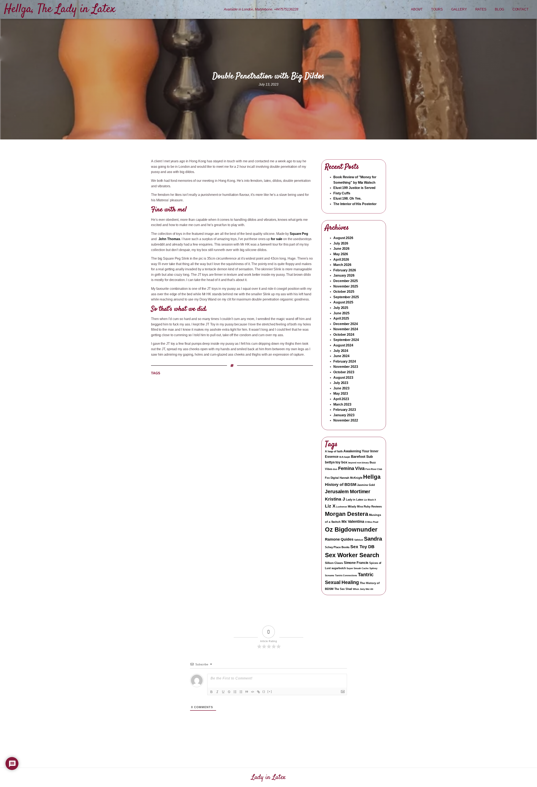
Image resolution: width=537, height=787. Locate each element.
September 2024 (346, 340)
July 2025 (340, 308)
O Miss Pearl (371, 522)
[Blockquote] (247, 691)
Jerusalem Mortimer (347, 491)
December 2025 (345, 281)
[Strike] (229, 691)
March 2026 (342, 265)
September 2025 (346, 297)
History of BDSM (340, 484)
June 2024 (341, 356)
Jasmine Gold (366, 485)
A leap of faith (334, 451)
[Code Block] (252, 691)
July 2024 (340, 351)
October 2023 (343, 372)
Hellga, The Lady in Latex (59, 9)
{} (263, 691)
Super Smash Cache (357, 568)
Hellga (371, 477)
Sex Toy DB (362, 546)
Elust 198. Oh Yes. (347, 198)
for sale (276, 239)
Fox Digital (332, 477)
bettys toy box (336, 462)
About (417, 9)
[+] (269, 691)
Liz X (330, 505)
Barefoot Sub (362, 457)
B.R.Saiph (344, 457)
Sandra (373, 539)
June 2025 (341, 313)
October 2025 (343, 291)
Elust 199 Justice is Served (354, 188)
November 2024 (345, 329)
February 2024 (344, 361)
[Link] (258, 691)
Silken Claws (334, 563)
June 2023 (341, 388)
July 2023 (340, 383)
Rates (481, 9)
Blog (499, 9)
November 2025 (345, 286)
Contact (520, 9)
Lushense (341, 506)
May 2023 (340, 393)
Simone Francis (356, 563)
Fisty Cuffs (341, 193)
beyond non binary (358, 462)
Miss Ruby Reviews (369, 506)
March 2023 (342, 404)
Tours (437, 9)
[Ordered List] (235, 691)
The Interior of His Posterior (355, 204)
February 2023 (344, 409)
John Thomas (169, 239)
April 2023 (341, 399)
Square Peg (299, 233)
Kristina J (335, 499)
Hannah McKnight (351, 477)
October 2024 (343, 334)
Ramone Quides (339, 539)
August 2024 (343, 345)
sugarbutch (338, 568)
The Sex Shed (343, 589)
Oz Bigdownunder (351, 529)
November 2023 (345, 366)
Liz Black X (370, 499)
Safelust (358, 540)
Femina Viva (351, 468)
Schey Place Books (337, 547)
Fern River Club (373, 469)
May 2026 (340, 254)
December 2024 (345, 324)
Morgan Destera (346, 514)
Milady (352, 506)
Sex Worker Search (352, 555)
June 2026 (341, 248)
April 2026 (341, 259)
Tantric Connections (346, 575)
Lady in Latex (354, 499)
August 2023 (343, 377)
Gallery (459, 9)
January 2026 (344, 275)
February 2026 (344, 270)
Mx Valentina (352, 521)
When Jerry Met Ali (363, 589)
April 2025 (341, 318)
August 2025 (343, 302)
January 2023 (344, 415)
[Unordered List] (241, 691)
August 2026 (343, 238)
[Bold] (211, 691)
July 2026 (340, 243)
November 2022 (345, 420)
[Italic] (217, 691)
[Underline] (223, 691)
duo (335, 469)
